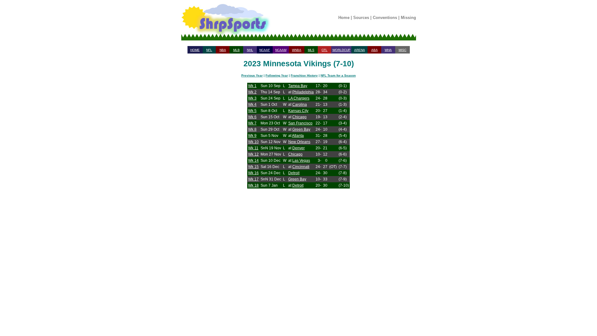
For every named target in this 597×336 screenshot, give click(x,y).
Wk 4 (252, 104)
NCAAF (264, 50)
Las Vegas (301, 160)
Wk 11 (253, 148)
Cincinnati (300, 167)
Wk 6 (252, 117)
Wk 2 (252, 92)
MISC (402, 50)
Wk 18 (253, 185)
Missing (408, 17)
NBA (223, 50)
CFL (324, 50)
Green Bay (301, 129)
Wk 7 (252, 123)
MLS (311, 50)
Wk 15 (253, 167)
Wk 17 (253, 179)
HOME (195, 50)
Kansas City (298, 111)
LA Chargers (298, 98)
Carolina (299, 104)
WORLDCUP (341, 50)
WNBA (296, 50)
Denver (298, 148)
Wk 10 (253, 142)
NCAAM (280, 50)
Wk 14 (253, 160)
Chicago (299, 117)
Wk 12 (253, 154)
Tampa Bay (297, 86)
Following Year (277, 75)
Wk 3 (252, 98)
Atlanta (298, 135)
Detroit (293, 173)
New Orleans (299, 142)
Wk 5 (252, 111)
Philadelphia (303, 92)
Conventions (385, 17)
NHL (250, 50)
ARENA (359, 50)
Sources (361, 17)
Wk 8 (252, 129)
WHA (388, 50)
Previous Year (252, 75)
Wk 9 (252, 135)
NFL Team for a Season (338, 75)
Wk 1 (252, 86)
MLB (236, 50)
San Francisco (300, 123)
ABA (374, 50)
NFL (209, 50)
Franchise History (304, 75)
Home (343, 17)
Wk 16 (253, 173)
